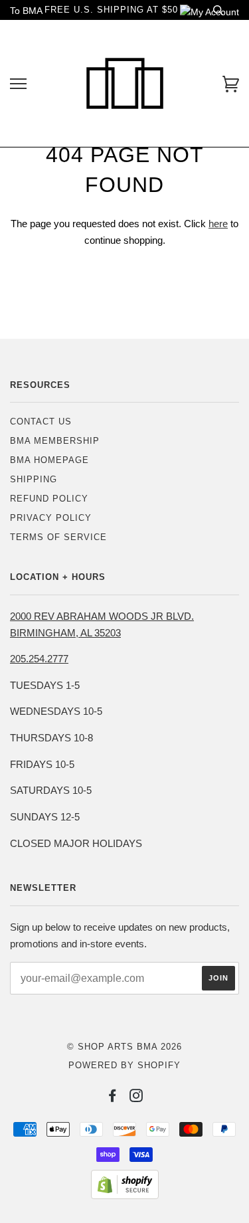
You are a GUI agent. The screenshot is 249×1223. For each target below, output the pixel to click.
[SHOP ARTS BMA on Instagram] (136, 1098)
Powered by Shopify (124, 1065)
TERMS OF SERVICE (58, 537)
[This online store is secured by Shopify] (125, 1195)
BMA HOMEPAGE (49, 460)
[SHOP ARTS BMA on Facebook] (113, 1098)
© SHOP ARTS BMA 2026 (124, 1047)
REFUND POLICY (49, 499)
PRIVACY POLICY (51, 518)
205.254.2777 (39, 658)
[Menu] (18, 84)
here (218, 223)
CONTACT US (41, 421)
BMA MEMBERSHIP (55, 441)
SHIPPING (33, 479)
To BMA (26, 10)
